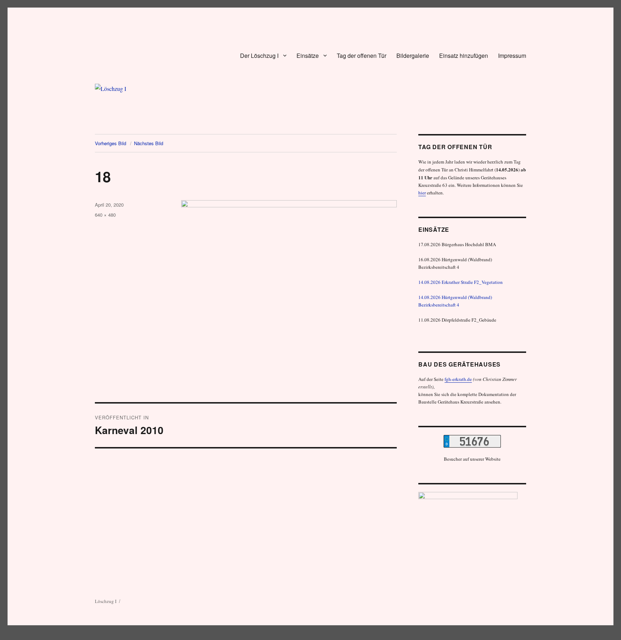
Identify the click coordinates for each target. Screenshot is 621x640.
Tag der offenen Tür (361, 55)
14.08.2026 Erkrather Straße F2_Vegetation (460, 282)
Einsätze (307, 55)
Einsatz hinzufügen (463, 55)
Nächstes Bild (148, 143)
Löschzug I (105, 601)
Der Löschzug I (259, 55)
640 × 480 (105, 214)
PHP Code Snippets (284, 636)
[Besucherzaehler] (472, 441)
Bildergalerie (412, 55)
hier (422, 192)
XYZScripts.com (339, 636)
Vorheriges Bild (110, 143)
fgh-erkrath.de (458, 379)
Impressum (512, 55)
